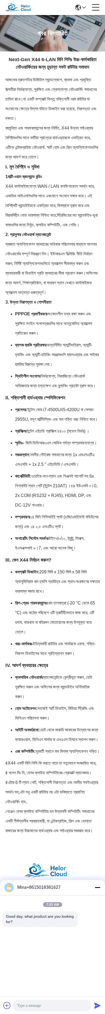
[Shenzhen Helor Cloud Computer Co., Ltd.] (22, 7)
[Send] (97, 1005)
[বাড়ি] (52, 877)
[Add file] (7, 1005)
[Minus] (97, 887)
